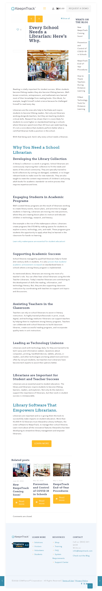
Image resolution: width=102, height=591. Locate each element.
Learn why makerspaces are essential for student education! (39, 242)
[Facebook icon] (82, 584)
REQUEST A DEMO (79, 9)
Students (38, 554)
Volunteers (39, 550)
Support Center (61, 562)
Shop (57, 543)
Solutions (38, 543)
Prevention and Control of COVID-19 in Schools (82, 49)
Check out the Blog (81, 556)
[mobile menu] (44, 9)
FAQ (57, 550)
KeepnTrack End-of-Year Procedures (61, 487)
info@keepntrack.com (82, 551)
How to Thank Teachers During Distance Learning (81, 83)
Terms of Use (68, 581)
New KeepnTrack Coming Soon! (82, 32)
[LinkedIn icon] (87, 584)
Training (58, 547)
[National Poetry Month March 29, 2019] (100, 581)
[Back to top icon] (90, 586)
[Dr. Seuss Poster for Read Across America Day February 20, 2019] (2, 581)
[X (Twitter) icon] (84, 584)
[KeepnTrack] (23, 8)
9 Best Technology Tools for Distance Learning (82, 103)
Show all (66, 19)
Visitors (37, 547)
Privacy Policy (81, 581)
